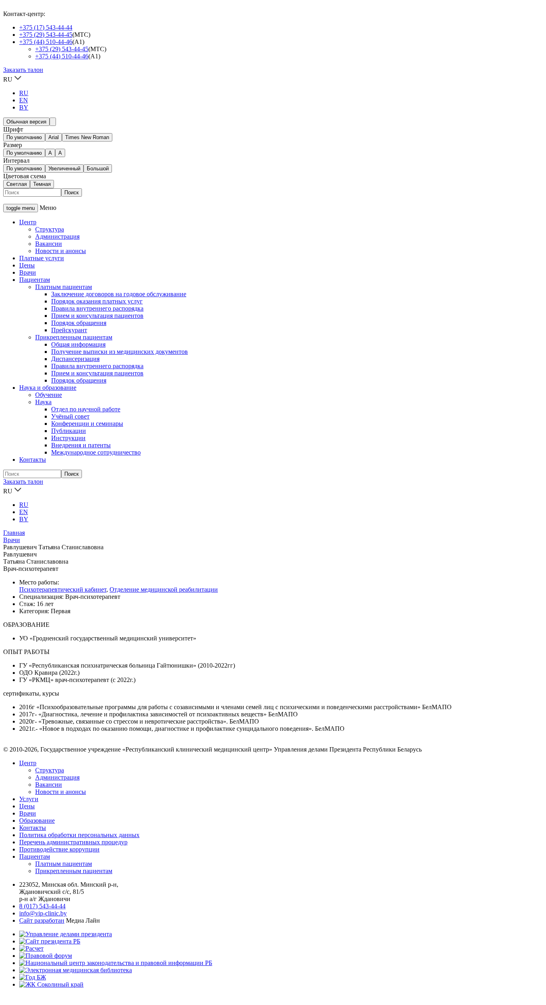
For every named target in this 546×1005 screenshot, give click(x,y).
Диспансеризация (75, 358)
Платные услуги (41, 258)
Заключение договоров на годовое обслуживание (118, 294)
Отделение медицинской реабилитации (164, 589)
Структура (49, 229)
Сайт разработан (41, 920)
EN (23, 100)
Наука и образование (47, 387)
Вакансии (48, 243)
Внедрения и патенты (81, 445)
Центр (27, 222)
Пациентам (34, 279)
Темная (42, 184)
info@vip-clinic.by (43, 913)
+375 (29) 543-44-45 (45, 34)
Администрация (57, 236)
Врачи (27, 272)
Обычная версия (26, 122)
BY (23, 107)
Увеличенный (64, 168)
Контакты (32, 459)
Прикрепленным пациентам (73, 337)
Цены (27, 265)
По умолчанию (24, 137)
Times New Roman (87, 137)
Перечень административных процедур (73, 842)
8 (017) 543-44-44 (42, 906)
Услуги (28, 799)
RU (23, 93)
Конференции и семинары (87, 423)
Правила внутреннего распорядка (97, 308)
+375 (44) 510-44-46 (45, 41)
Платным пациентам (63, 286)
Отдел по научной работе (85, 409)
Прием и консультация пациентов (97, 315)
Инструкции (68, 438)
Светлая (16, 184)
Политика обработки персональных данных (79, 835)
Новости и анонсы (60, 250)
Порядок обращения (78, 322)
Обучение (48, 394)
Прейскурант (69, 330)
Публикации (68, 430)
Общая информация (78, 344)
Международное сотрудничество (96, 452)
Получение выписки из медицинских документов (119, 351)
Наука (43, 402)
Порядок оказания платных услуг (97, 301)
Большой (98, 168)
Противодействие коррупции (59, 849)
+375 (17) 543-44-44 (45, 27)
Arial (53, 137)
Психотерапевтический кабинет (62, 589)
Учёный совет (70, 416)
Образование (37, 820)
